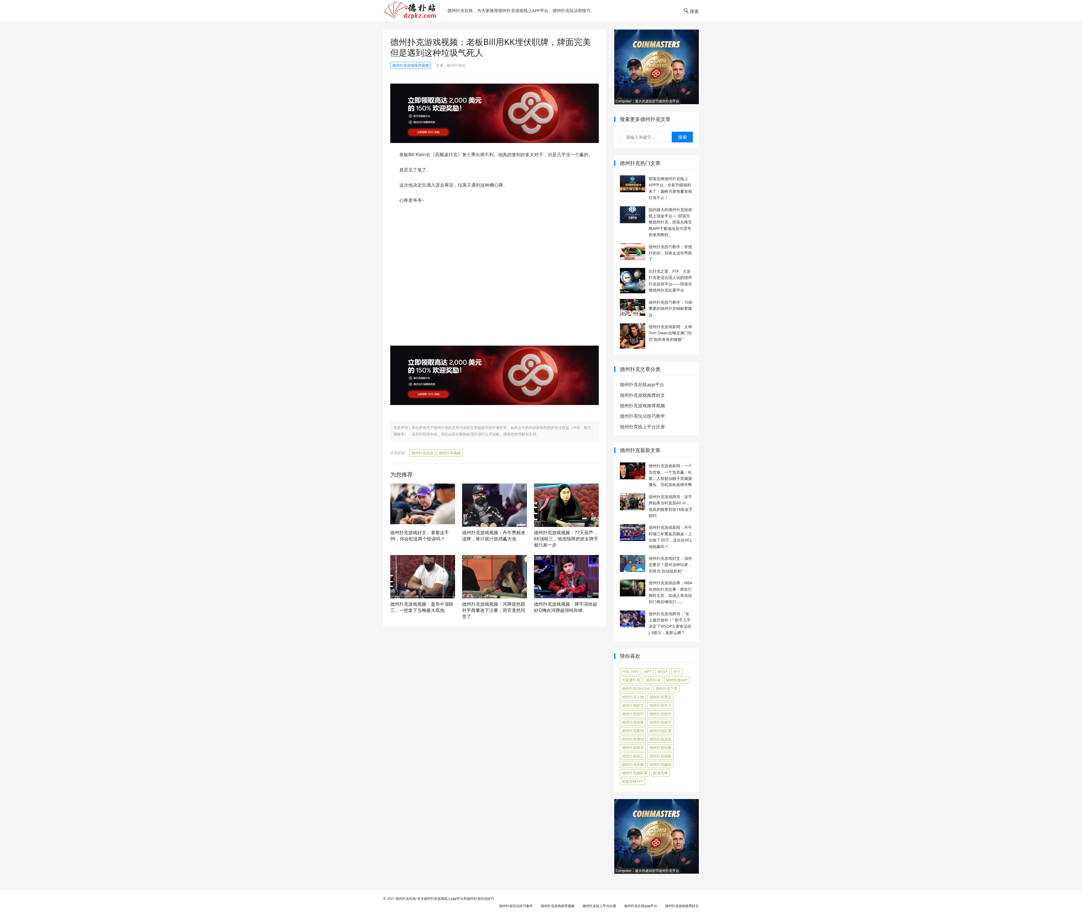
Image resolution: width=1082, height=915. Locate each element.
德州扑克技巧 (633, 713)
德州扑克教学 (660, 722)
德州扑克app (677, 680)
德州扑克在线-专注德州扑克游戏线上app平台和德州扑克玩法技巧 (445, 898)
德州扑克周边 (660, 696)
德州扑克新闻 (633, 730)
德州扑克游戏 (422, 452)
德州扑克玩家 (660, 747)
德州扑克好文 (633, 705)
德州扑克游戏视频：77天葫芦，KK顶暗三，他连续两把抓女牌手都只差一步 (566, 538)
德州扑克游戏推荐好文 (642, 395)
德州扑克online (636, 688)
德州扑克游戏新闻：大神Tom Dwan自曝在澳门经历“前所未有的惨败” (670, 333)
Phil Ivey (630, 671)
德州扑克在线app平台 (642, 384)
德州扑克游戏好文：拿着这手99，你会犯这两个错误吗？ (419, 535)
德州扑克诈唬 (633, 764)
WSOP (662, 671)
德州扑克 (653, 680)
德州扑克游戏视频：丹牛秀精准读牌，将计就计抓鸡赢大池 (493, 535)
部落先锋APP (632, 781)
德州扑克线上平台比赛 (642, 427)
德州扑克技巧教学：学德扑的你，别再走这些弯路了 (670, 253)
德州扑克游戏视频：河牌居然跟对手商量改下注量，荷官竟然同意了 (493, 610)
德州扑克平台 (660, 705)
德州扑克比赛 (660, 730)
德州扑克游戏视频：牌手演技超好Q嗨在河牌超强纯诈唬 (565, 607)
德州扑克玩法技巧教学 (642, 416)
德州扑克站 (456, 65)
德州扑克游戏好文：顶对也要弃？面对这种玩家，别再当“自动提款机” (670, 565)
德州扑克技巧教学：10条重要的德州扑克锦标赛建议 (671, 308)
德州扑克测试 (633, 739)
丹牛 (676, 671)
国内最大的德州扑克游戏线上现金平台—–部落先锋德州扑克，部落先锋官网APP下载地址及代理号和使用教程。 (670, 222)
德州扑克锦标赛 (635, 772)
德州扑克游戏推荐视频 (410, 65)
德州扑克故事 (633, 722)
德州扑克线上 (633, 756)
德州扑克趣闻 (660, 764)
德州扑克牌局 (633, 747)
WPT (647, 671)
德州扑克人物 (633, 696)
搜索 (682, 137)
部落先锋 (660, 772)
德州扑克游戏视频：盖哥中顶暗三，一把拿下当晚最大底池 (421, 607)
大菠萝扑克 (631, 680)
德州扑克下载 (667, 688)
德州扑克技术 (660, 713)
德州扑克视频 (450, 452)
